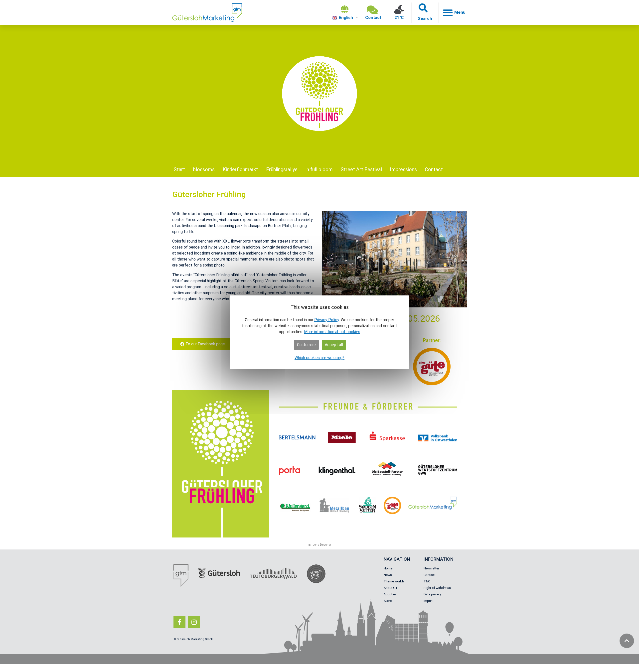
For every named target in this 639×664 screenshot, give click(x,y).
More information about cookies (332, 331)
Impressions (403, 169)
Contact (434, 169)
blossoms (204, 169)
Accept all (334, 344)
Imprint (429, 601)
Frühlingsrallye (282, 169)
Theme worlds (394, 581)
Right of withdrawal (438, 588)
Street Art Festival (361, 169)
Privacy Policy (326, 319)
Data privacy (432, 594)
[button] (425, 12)
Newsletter (431, 568)
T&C (427, 581)
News (388, 575)
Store (388, 601)
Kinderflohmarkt (240, 169)
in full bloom (319, 169)
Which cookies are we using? (319, 357)
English (345, 17)
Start (179, 169)
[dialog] (319, 332)
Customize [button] (306, 344)
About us (390, 594)
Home (388, 568)
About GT (391, 588)
